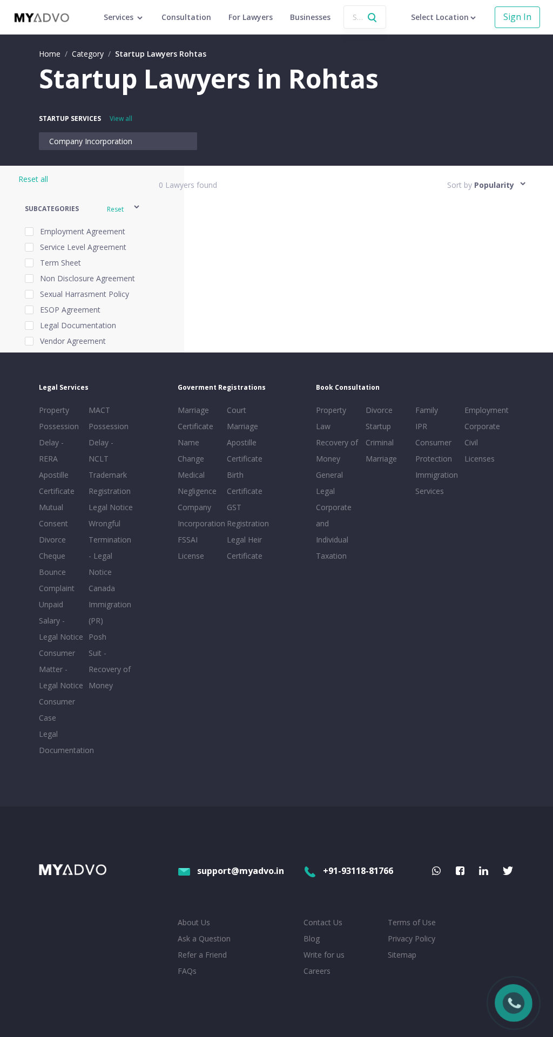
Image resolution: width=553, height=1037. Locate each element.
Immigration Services (436, 483)
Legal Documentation (61, 742)
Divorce (379, 410)
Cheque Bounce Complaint (57, 572)
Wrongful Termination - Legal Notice (110, 547)
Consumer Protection (433, 450)
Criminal (380, 442)
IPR (421, 426)
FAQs (187, 971)
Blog (312, 938)
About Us (194, 922)
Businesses (310, 17)
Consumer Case (57, 709)
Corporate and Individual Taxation (334, 531)
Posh (97, 637)
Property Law (331, 418)
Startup (378, 426)
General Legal (329, 483)
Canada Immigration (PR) (110, 604)
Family (426, 410)
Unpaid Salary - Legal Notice (61, 620)
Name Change (191, 450)
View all (121, 118)
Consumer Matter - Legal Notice (61, 669)
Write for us (324, 955)
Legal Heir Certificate (244, 547)
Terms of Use (412, 922)
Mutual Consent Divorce (53, 523)
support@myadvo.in (240, 871)
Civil (471, 442)
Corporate (482, 426)
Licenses (479, 458)
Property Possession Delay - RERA (59, 434)
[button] (83, 208)
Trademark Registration (110, 483)
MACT (99, 410)
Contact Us (323, 922)
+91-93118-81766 (358, 871)
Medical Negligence (197, 483)
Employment (486, 410)
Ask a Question (204, 938)
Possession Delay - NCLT (109, 442)
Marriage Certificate (195, 418)
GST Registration (248, 515)
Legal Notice (111, 507)
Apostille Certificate (57, 483)
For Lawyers (250, 17)
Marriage (381, 458)
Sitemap (402, 955)
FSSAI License (191, 547)
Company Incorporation (90, 141)
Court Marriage (242, 418)
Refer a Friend (202, 955)
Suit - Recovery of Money (110, 669)
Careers (317, 971)
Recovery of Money (337, 450)
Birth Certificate (244, 483)
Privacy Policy (411, 938)
